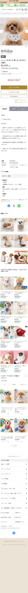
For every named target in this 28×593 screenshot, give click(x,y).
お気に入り (23, 384)
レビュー (23, 109)
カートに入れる (15, 87)
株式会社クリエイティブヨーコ (12, 199)
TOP (2, 13)
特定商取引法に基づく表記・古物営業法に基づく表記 (10, 528)
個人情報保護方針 (4, 526)
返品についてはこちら (20, 102)
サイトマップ (4, 521)
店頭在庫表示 (15, 96)
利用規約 (10, 526)
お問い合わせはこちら (14, 456)
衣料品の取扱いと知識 (6, 517)
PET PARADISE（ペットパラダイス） (11, 13)
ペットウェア (22, 13)
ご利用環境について (19, 521)
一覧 (25, 376)
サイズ (14, 109)
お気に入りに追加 (15, 92)
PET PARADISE (9, 52)
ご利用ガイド (18, 512)
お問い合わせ (18, 517)
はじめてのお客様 (5, 512)
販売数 (14, 384)
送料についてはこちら (20, 100)
